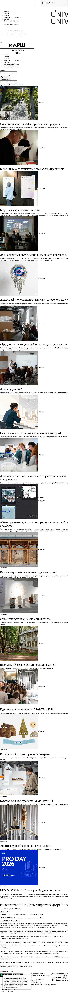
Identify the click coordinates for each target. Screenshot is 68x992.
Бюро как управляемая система (20, 210)
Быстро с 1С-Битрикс (6, 991)
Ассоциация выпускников (11, 24)
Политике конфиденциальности (11, 987)
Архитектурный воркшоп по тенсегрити (26, 846)
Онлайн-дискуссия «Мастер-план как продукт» (30, 124)
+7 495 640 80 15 (36, 983)
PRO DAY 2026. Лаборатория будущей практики (31, 890)
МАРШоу (6, 19)
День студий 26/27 (11, 389)
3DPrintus (57, 957)
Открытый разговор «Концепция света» (25, 619)
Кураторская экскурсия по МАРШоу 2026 (27, 709)
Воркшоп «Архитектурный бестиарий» (25, 754)
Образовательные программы (12, 17)
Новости (6, 13)
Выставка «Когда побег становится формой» (28, 664)
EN (35, 5)
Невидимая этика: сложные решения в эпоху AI (30, 433)
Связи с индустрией (10, 23)
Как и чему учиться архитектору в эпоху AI (28, 572)
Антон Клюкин (4, 948)
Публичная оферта (57, 974)
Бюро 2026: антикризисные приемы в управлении (32, 169)
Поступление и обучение (11, 21)
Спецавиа (25, 953)
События (6, 15)
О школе (6, 11)
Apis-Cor (17, 953)
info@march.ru (35, 981)
